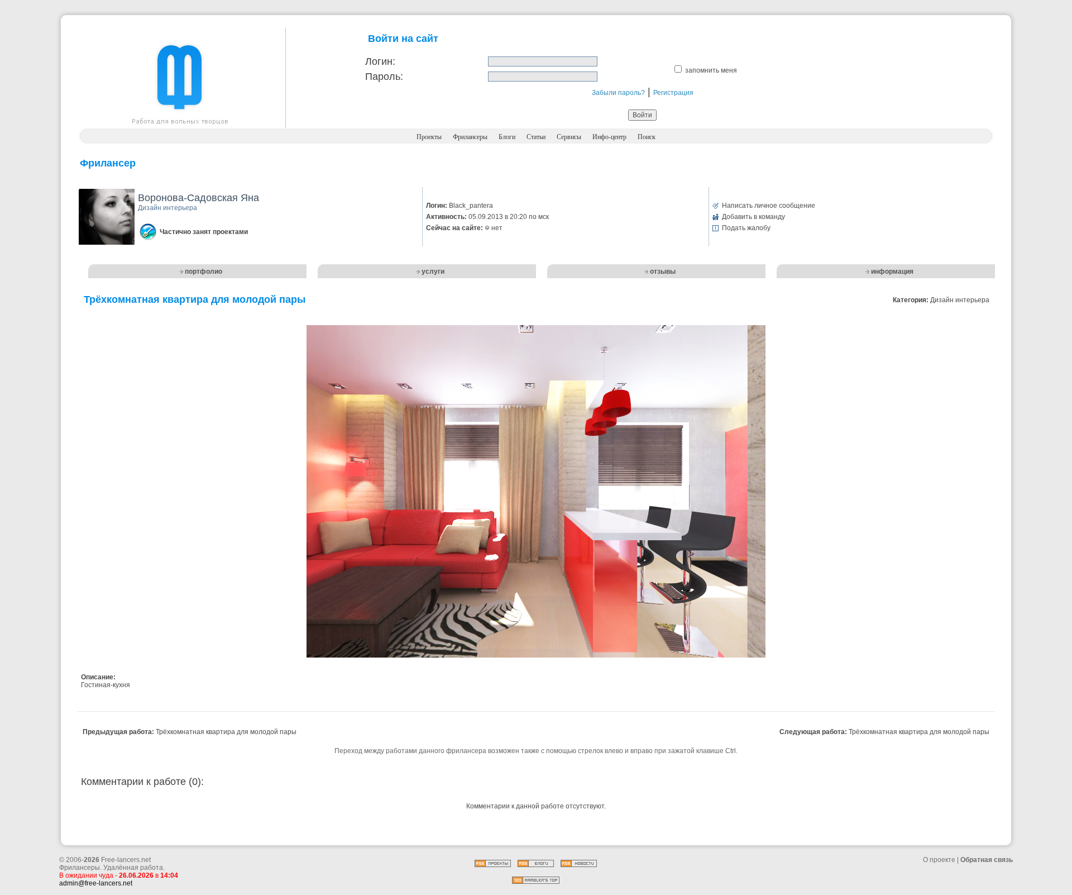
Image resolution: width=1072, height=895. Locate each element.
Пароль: (384, 76)
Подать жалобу (746, 228)
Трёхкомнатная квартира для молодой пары (226, 732)
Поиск (646, 137)
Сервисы (569, 137)
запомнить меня (711, 70)
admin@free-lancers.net (95, 883)
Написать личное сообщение (768, 206)
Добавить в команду (753, 217)
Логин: (380, 61)
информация (892, 271)
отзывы (663, 271)
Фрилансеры (470, 137)
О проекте (939, 860)
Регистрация (673, 93)
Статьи (536, 137)
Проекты (429, 137)
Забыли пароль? (618, 93)
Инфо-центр (609, 137)
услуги (433, 271)
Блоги (507, 137)
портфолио (203, 271)
